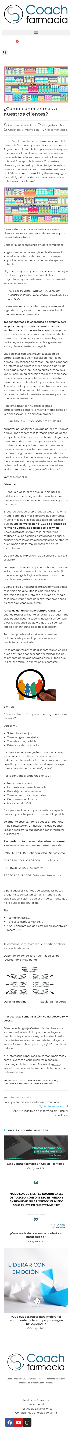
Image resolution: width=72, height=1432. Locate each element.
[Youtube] (18, 1422)
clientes (21, 1080)
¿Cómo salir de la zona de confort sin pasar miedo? (36, 1235)
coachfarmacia (36, 1080)
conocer (38, 1083)
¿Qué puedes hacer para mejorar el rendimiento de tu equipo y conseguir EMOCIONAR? (36, 1320)
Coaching (14, 129)
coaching (51, 1080)
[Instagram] (27, 1422)
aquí (55, 1064)
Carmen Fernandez (21, 125)
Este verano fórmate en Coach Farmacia (36, 1163)
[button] (36, 32)
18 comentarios (57, 129)
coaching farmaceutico (18, 1083)
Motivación (32, 129)
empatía (48, 1083)
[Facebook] (9, 1422)
